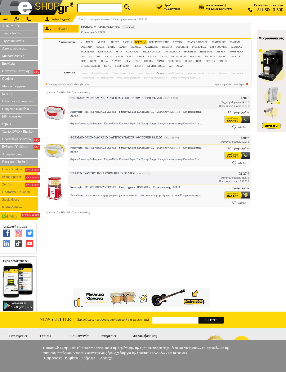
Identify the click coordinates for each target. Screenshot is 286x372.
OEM (128, 61)
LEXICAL (153, 56)
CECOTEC (136, 47)
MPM (83, 61)
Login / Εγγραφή (60, 19)
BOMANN (234, 42)
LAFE (130, 56)
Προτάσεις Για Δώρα (16, 192)
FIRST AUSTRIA (151, 51)
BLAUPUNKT (218, 42)
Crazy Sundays (20, 169)
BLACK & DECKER (197, 42)
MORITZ (235, 56)
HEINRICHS (206, 51)
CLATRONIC (151, 47)
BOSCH (100, 47)
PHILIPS (148, 61)
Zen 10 (20, 184)
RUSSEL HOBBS (193, 61)
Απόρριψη (88, 358)
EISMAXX (236, 47)
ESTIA (119, 51)
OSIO (137, 61)
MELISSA (210, 56)
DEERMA (167, 47)
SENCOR (210, 61)
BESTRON (178, 42)
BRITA (111, 47)
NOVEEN (116, 61)
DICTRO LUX (199, 47)
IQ (90, 56)
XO (171, 66)
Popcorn (160, 73)
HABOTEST (190, 51)
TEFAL (107, 66)
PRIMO (160, 61)
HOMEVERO (236, 51)
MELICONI (195, 56)
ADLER (89, 42)
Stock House (10, 199)
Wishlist (242, 127)
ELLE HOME (87, 51)
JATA (98, 56)
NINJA (104, 61)
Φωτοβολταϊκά (12, 207)
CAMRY (123, 47)
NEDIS (93, 61)
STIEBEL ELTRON (90, 66)
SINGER (223, 61)
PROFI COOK (174, 61)
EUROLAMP (132, 51)
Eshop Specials (20, 177)
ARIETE (115, 42)
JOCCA (108, 56)
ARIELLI (102, 42)
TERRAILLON (122, 66)
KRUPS (119, 56)
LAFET (140, 56)
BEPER (140, 42)
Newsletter (55, 319)
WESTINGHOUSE (156, 66)
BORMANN (87, 47)
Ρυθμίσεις (71, 358)
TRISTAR (138, 66)
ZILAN (180, 66)
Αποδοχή (106, 358)
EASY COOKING (218, 47)
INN (83, 56)
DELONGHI (182, 47)
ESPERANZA (105, 51)
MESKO (223, 56)
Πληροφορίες (53, 358)
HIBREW (220, 51)
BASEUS (127, 42)
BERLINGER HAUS (159, 42)
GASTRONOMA (172, 51)
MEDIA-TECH (178, 56)
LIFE (164, 56)
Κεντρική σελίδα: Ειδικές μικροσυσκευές (69, 92)
